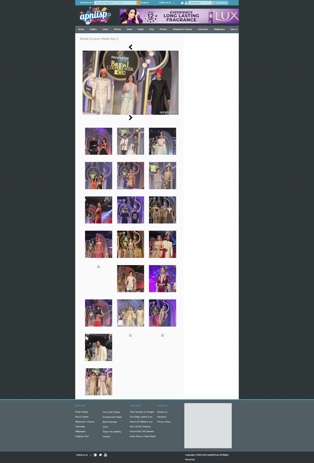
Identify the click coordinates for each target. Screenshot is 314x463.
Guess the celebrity (112, 431)
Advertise (161, 416)
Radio (141, 29)
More (233, 29)
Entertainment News (112, 416)
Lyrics (105, 426)
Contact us (162, 411)
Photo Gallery (81, 411)
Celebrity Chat (82, 436)
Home (81, 29)
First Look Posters (111, 411)
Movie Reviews (110, 421)
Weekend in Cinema (182, 29)
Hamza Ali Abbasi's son (141, 421)
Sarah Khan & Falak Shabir (143, 436)
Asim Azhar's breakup (140, 426)
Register (145, 2)
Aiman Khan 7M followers (142, 431)
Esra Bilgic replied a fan (141, 416)
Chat (151, 29)
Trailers (93, 29)
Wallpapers (219, 29)
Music (105, 29)
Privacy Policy (164, 421)
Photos (117, 29)
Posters (163, 29)
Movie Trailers (82, 416)
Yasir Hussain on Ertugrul (142, 411)
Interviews (203, 29)
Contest (106, 436)
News (129, 29)
